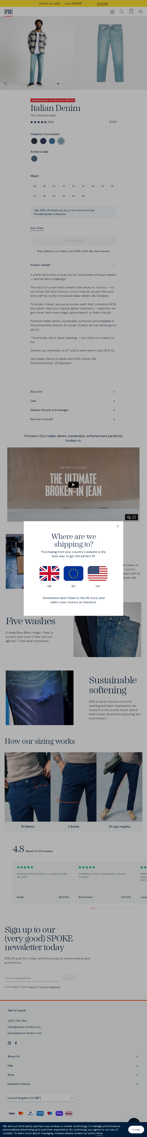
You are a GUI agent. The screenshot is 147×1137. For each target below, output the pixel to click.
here (100, 1133)
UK (49, 586)
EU (73, 586)
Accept (136, 1129)
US (98, 586)
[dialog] (73, 568)
